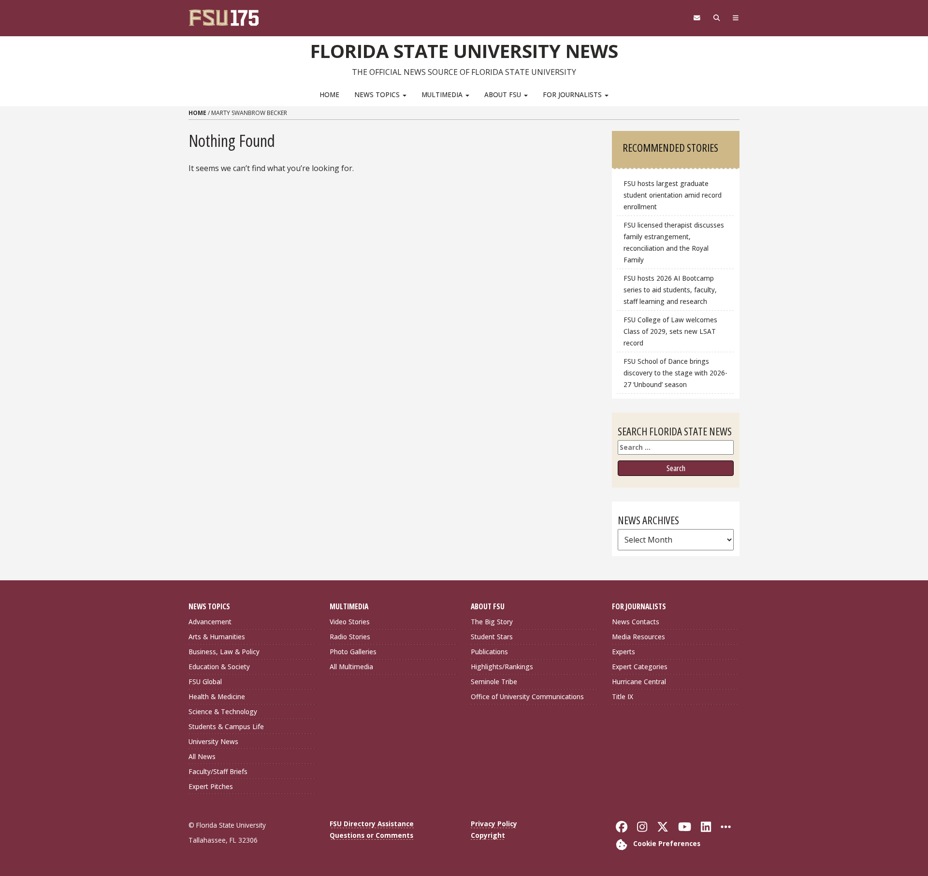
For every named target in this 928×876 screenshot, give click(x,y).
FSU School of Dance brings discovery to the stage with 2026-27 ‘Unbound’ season (675, 373)
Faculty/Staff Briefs (217, 771)
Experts (623, 651)
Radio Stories (350, 636)
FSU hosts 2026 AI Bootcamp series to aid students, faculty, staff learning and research (670, 289)
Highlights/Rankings (502, 666)
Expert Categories (639, 666)
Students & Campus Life (226, 726)
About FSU (503, 94)
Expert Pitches (210, 786)
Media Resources (638, 636)
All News (202, 756)
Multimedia (442, 94)
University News (213, 741)
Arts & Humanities (216, 636)
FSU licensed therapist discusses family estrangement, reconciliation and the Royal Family (674, 242)
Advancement (210, 621)
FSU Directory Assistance (372, 823)
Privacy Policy (494, 823)
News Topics (378, 94)
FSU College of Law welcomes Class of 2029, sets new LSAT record (670, 331)
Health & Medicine (216, 696)
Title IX (622, 696)
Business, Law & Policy (224, 651)
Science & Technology (222, 711)
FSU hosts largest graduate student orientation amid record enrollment (673, 195)
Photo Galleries (353, 651)
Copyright (488, 835)
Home (329, 94)
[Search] (716, 18)
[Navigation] (735, 18)
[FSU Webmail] (697, 18)
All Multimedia (351, 666)
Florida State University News (464, 50)
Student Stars (492, 636)
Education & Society (219, 666)
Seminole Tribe (494, 681)
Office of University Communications (527, 696)
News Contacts (635, 621)
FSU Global (205, 681)
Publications (489, 651)
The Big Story (492, 621)
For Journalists (573, 94)
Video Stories (350, 621)
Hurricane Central (639, 681)
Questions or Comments (371, 835)
